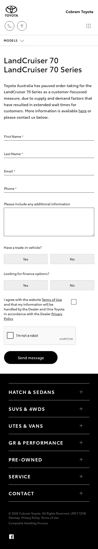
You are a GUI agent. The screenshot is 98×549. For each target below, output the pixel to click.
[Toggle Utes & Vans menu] (81, 425)
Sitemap (14, 517)
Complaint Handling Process (28, 523)
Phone (10, 188)
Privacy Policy (30, 517)
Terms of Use (52, 299)
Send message (31, 357)
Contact (21, 493)
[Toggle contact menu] (81, 459)
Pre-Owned (25, 459)
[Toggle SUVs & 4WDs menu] (81, 408)
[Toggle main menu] (88, 26)
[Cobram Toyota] (11, 11)
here (82, 110)
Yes (25, 259)
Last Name (13, 153)
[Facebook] (11, 536)
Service (20, 476)
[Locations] (22, 26)
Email (9, 171)
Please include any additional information (37, 203)
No (72, 259)
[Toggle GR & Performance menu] (81, 442)
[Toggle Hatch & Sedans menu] (81, 391)
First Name (13, 136)
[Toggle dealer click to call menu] (9, 26)
